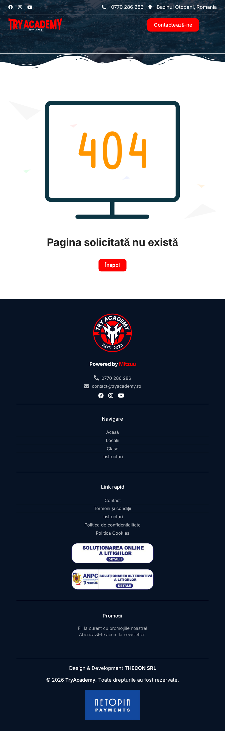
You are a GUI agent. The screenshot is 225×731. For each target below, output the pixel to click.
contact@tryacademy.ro (116, 386)
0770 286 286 (116, 378)
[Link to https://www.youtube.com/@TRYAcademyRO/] (29, 7)
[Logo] (35, 17)
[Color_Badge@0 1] (112, 313)
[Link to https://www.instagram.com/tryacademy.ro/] (20, 7)
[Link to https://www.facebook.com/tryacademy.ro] (10, 7)
